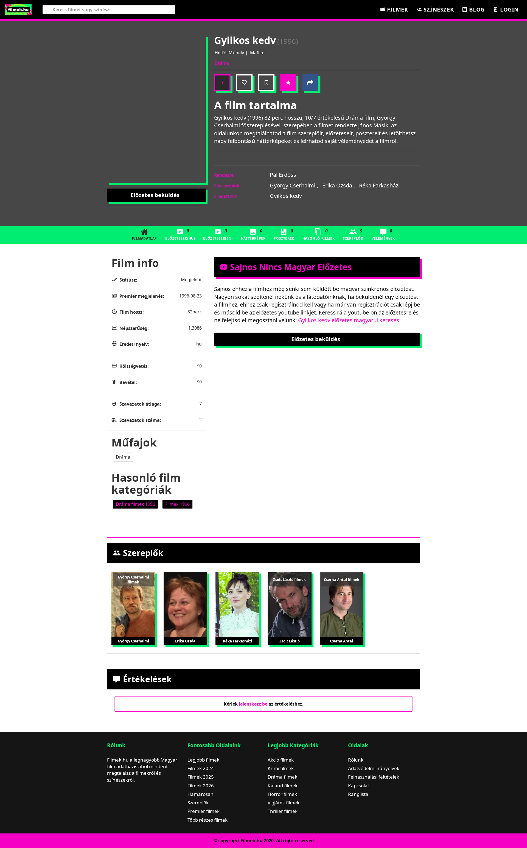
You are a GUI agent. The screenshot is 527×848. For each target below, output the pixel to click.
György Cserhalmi (294, 185)
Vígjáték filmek (283, 802)
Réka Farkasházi (379, 185)
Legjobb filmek (203, 760)
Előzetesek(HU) (180, 234)
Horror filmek (282, 794)
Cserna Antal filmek (341, 579)
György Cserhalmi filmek (133, 580)
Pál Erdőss (283, 174)
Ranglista (358, 794)
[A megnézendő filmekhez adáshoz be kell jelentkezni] (266, 82)
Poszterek (284, 234)
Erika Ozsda (338, 185)
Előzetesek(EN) (217, 234)
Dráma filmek (282, 777)
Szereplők (353, 234)
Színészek (438, 9)
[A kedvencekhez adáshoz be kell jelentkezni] (244, 82)
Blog (476, 9)
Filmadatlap (144, 238)
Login (508, 9)
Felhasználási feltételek (373, 777)
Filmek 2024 (200, 768)
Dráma (222, 63)
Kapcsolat (358, 785)
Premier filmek (203, 811)
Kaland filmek (283, 785)
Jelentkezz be (253, 704)
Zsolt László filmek (289, 579)
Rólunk (355, 760)
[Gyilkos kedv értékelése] (288, 82)
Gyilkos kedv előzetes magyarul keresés (348, 320)
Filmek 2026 (200, 785)
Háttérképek (253, 234)
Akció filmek (281, 760)
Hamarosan (200, 794)
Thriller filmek (283, 811)
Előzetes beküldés (155, 195)
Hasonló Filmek (318, 234)
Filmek (396, 9)
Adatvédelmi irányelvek (373, 768)
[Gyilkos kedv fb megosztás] (310, 82)
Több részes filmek (207, 820)
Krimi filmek (281, 768)
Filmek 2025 (200, 777)
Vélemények (383, 234)
